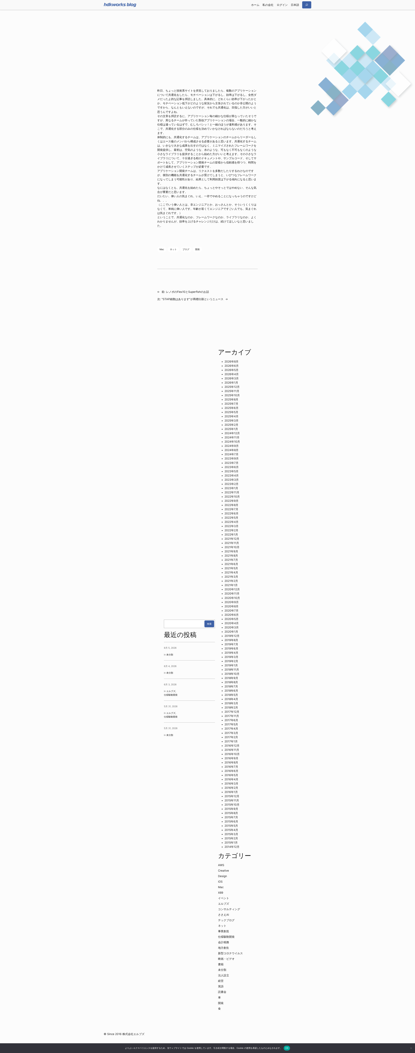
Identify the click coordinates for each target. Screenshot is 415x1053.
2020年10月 (232, 598)
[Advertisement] (207, 35)
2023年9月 (232, 458)
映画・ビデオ (226, 958)
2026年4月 (232, 374)
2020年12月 (232, 589)
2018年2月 (231, 707)
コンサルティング (229, 909)
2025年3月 (231, 420)
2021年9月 (231, 551)
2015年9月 (231, 808)
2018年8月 (231, 682)
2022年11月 (232, 492)
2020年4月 (232, 623)
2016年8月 (231, 762)
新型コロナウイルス (230, 953)
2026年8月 (231, 361)
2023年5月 (231, 471)
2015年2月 (231, 838)
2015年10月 (232, 804)
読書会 (222, 992)
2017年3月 (231, 733)
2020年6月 (232, 614)
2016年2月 (231, 787)
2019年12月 (232, 635)
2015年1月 (231, 842)
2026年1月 (231, 382)
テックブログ (226, 920)
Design (222, 876)
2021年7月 (231, 559)
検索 (209, 623)
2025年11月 (232, 391)
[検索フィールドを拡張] (306, 4)
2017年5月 (231, 724)
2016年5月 (231, 775)
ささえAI (223, 914)
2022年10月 (232, 496)
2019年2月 (231, 661)
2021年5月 (231, 568)
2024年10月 (232, 441)
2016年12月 (232, 745)
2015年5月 (231, 825)
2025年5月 (231, 412)
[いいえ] (411, 1048)
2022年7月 (231, 509)
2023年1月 (231, 488)
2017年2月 (231, 737)
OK (286, 1048)
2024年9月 (232, 445)
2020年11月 (232, 593)
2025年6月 (231, 408)
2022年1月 (231, 534)
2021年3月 (231, 576)
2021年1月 (231, 585)
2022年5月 (231, 517)
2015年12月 (232, 796)
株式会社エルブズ (133, 1034)
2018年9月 (231, 678)
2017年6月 (231, 720)
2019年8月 (231, 640)
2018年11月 (232, 669)
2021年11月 (232, 543)
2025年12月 (232, 386)
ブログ (186, 249)
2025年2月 (231, 424)
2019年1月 (231, 665)
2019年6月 (231, 648)
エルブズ (170, 691)
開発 (197, 249)
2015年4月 (231, 830)
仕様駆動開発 (171, 694)
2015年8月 (231, 813)
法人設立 (223, 975)
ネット (173, 249)
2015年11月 (232, 800)
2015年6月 (231, 821)
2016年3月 (231, 783)
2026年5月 (231, 370)
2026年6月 (232, 365)
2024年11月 (232, 437)
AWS (221, 865)
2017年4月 (231, 728)
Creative (223, 870)
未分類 (169, 654)
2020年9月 (232, 602)
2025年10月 (232, 395)
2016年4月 (231, 779)
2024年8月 (231, 450)
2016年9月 (231, 758)
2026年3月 (232, 378)
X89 (220, 892)
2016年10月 (232, 754)
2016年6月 (231, 771)
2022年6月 (231, 513)
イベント (223, 898)
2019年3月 (231, 657)
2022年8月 (231, 505)
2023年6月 (232, 467)
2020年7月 (231, 610)
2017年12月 (232, 711)
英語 (221, 986)
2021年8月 (231, 555)
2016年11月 (232, 749)
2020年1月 (231, 631)
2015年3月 (231, 834)
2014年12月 (232, 846)
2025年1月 (231, 429)
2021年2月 (231, 581)
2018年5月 (231, 694)
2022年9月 (231, 500)
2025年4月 (231, 416)
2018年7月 (231, 686)
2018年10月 (232, 673)
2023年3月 (232, 479)
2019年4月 (231, 652)
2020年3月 (232, 627)
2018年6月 (231, 690)
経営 (221, 980)
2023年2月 (231, 484)
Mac (162, 249)
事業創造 (223, 931)
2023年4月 (232, 475)
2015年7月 (231, 817)
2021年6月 (231, 564)
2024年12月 (232, 433)
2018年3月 (231, 703)
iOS (220, 881)
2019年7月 (231, 644)
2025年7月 (231, 403)
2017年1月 (231, 741)
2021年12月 (232, 538)
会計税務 (223, 942)
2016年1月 (231, 792)
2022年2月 (231, 530)
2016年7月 (231, 766)
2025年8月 (231, 399)
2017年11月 (232, 716)
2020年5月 (231, 619)
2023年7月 (231, 462)
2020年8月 (231, 606)
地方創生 (223, 947)
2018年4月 (231, 699)
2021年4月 (231, 572)
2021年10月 (232, 547)
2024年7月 (231, 454)
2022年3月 (231, 526)
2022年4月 (231, 522)
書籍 (221, 964)
